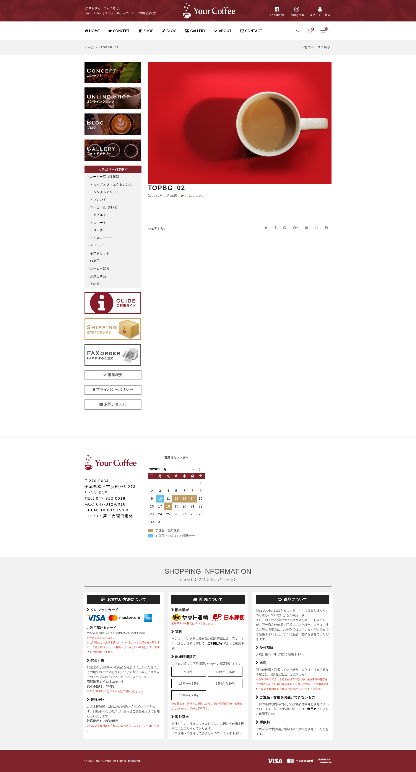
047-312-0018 (110, 498)
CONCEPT (121, 31)
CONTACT (253, 31)
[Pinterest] (285, 228)
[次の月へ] (201, 469)
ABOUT (225, 31)
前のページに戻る (317, 47)
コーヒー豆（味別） (104, 207)
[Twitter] (266, 228)
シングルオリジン (106, 192)
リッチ (98, 230)
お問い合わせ (114, 404)
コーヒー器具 (99, 268)
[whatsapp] (317, 228)
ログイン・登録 (320, 14)
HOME (94, 31)
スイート (99, 222)
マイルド (99, 215)
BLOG (171, 31)
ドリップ (96, 245)
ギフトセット (99, 253)
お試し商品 (98, 276)
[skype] (327, 228)
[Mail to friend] (306, 228)
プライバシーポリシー (114, 390)
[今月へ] (192, 469)
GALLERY (197, 31)
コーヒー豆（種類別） (106, 176)
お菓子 (95, 261)
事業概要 (115, 375)
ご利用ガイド (217, 643)
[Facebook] (275, 228)
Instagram (296, 14)
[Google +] (295, 228)
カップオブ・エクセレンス (112, 184)
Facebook (277, 14)
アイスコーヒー (101, 238)
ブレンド (99, 199)
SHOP (148, 31)
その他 (95, 284)
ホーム (89, 47)
